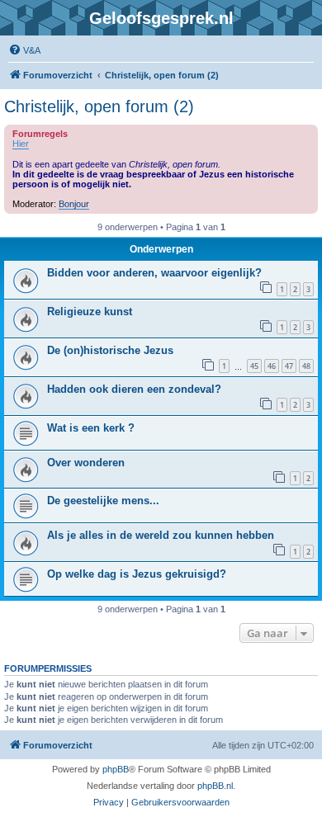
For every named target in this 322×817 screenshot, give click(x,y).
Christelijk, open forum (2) (99, 106)
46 (272, 366)
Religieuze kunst (89, 311)
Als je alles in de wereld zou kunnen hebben (160, 535)
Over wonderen (86, 462)
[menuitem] (24, 50)
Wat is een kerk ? (91, 428)
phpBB (115, 769)
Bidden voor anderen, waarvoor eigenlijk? (154, 273)
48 (306, 366)
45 (254, 366)
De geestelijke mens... (103, 500)
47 (289, 366)
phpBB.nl (215, 786)
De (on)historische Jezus (110, 350)
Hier (20, 144)
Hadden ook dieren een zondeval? (134, 389)
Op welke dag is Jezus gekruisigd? (136, 574)
